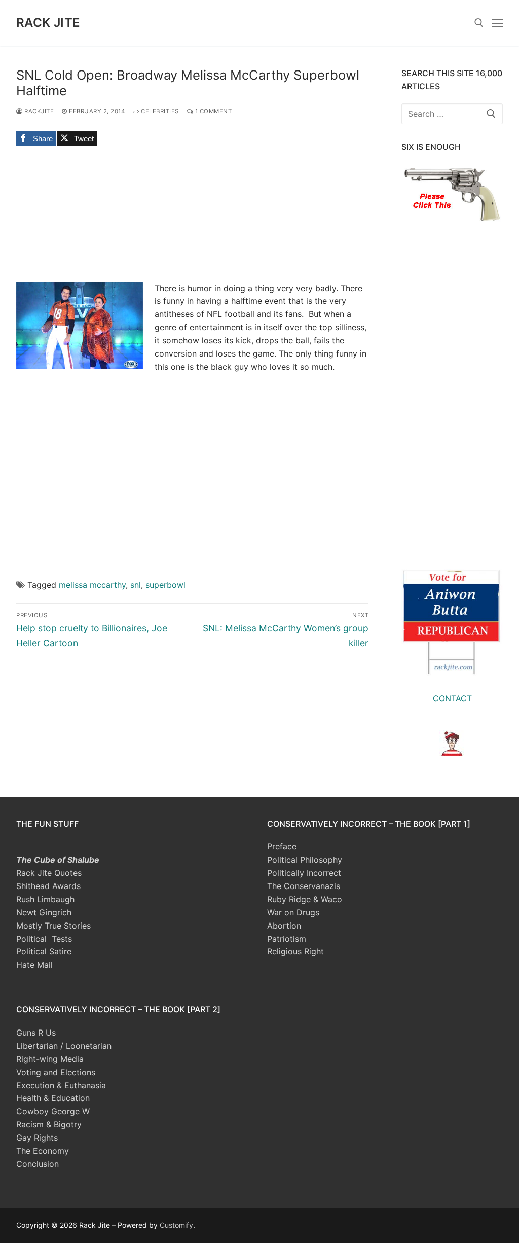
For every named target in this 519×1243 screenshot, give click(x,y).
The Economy (42, 1151)
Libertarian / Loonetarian (64, 1046)
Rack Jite (48, 22)
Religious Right (295, 951)
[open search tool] (479, 22)
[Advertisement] (192, 481)
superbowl (165, 585)
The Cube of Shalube (57, 860)
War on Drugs (293, 912)
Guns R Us (36, 1032)
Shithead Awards (48, 886)
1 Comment (212, 111)
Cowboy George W (53, 1111)
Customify (176, 1225)
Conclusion (37, 1164)
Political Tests (44, 939)
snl (135, 585)
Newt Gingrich (43, 912)
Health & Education (53, 1098)
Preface (281, 846)
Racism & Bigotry (49, 1124)
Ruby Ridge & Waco (304, 899)
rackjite (38, 111)
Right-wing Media (50, 1059)
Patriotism (286, 939)
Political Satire (43, 951)
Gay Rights (37, 1137)
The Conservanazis (303, 886)
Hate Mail (34, 965)
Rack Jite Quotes (49, 873)
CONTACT (452, 698)
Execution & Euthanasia (61, 1085)
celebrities (159, 111)
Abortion (284, 925)
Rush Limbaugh (45, 899)
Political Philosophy (304, 860)
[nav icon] (497, 22)
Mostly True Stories (53, 925)
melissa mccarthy (92, 585)
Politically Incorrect (304, 873)
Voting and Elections (55, 1072)
